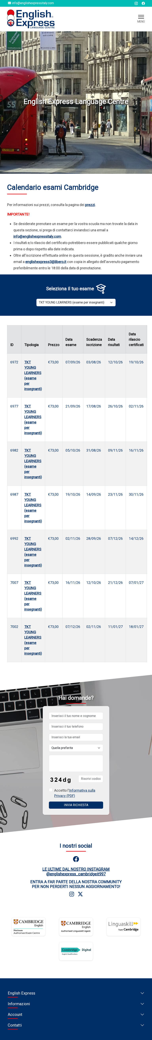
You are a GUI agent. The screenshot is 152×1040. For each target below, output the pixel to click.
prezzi (90, 205)
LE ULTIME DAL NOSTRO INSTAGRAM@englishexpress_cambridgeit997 (76, 871)
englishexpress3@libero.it (45, 262)
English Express (21, 993)
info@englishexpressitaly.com (37, 236)
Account (15, 1014)
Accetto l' (74, 793)
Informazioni (19, 1003)
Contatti (15, 1025)
